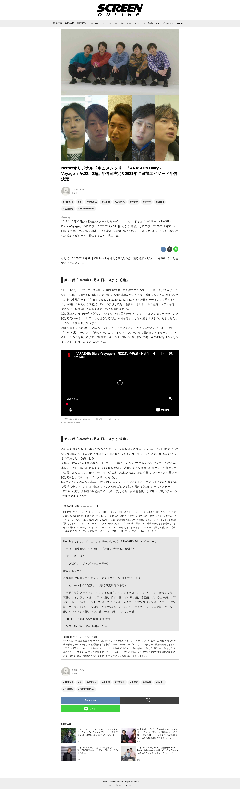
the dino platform (124, 785)
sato (74, 192)
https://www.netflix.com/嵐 (94, 619)
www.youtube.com (70, 422)
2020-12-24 (78, 189)
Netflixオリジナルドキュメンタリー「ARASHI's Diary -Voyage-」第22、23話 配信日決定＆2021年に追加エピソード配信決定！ (119, 173)
